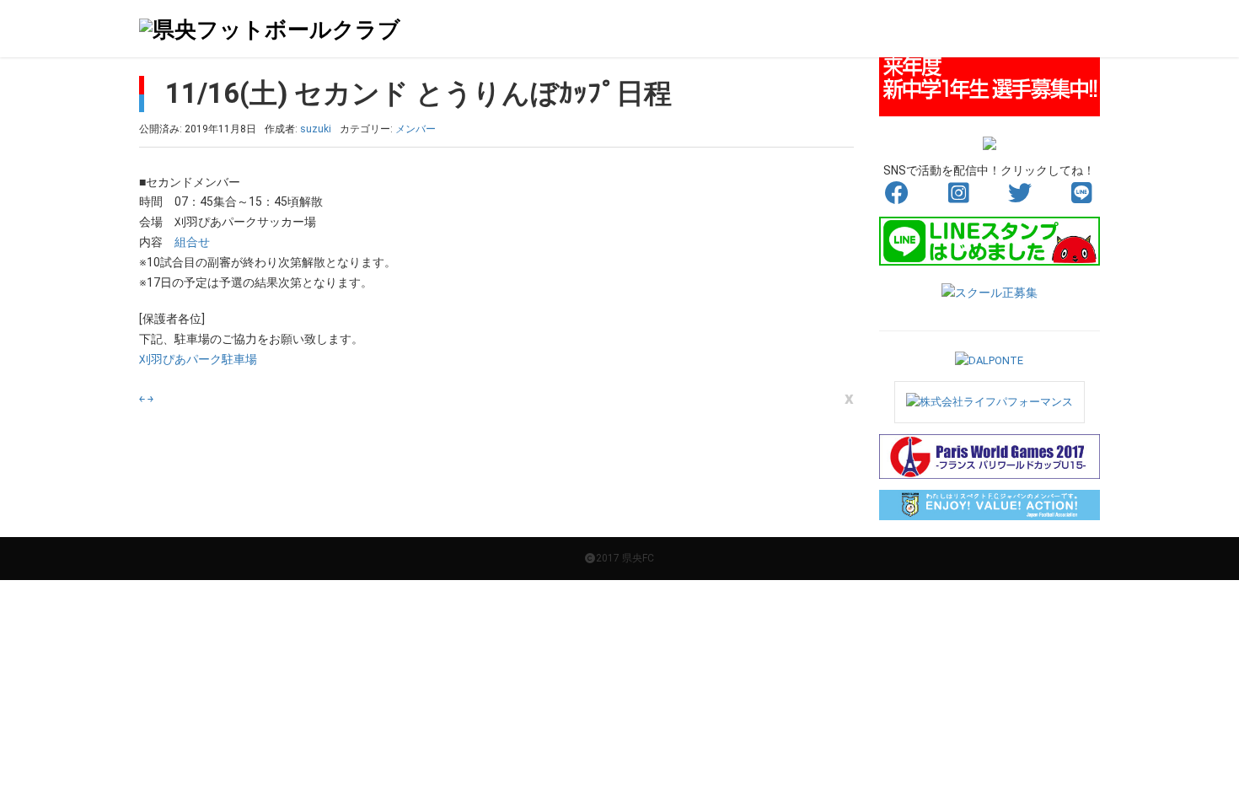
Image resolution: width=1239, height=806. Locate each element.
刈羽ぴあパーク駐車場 (198, 359)
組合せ (192, 242)
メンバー (415, 129)
